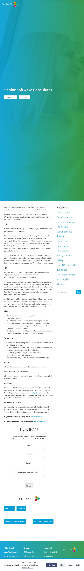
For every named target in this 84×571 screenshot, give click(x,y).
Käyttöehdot (48, 556)
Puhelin (28, 454)
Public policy (63, 245)
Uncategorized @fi (66, 274)
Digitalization (63, 212)
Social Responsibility (67, 264)
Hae (78, 292)
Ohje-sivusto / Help (51, 552)
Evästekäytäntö (27, 567)
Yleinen (60, 283)
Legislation (62, 226)
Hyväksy (52, 565)
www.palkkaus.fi (40, 421)
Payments (62, 241)
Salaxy (60, 260)
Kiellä (62, 565)
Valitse (70, 565)
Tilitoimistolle (29, 552)
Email (29, 463)
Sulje (78, 565)
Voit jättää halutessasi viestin (29, 472)
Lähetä (29, 486)
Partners (61, 236)
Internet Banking (65, 222)
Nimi (29, 445)
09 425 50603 (9, 556)
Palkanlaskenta (64, 231)
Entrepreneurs (64, 217)
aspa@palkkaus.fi (10, 552)
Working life (63, 279)
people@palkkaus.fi (35, 393)
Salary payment (65, 255)
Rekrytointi (62, 250)
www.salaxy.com (36, 417)
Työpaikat (62, 269)
